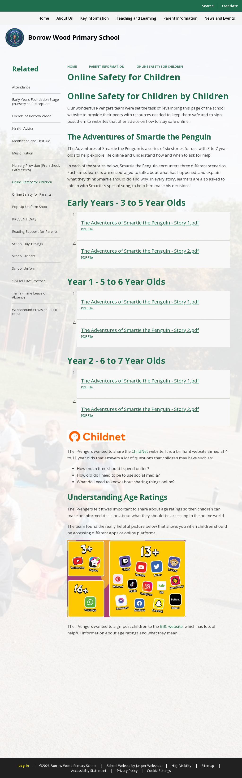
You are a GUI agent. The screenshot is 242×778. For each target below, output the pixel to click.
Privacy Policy (127, 770)
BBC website (171, 626)
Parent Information (106, 66)
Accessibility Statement (88, 770)
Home (72, 66)
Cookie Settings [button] (159, 770)
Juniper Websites (148, 765)
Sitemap (208, 765)
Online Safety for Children (160, 66)
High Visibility (181, 765)
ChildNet (140, 451)
